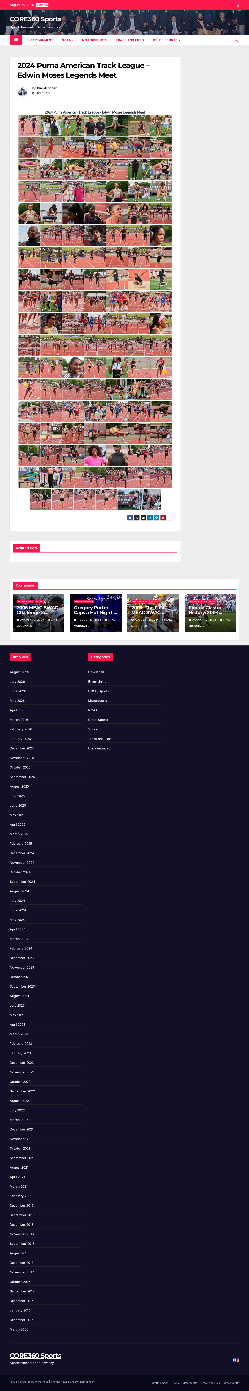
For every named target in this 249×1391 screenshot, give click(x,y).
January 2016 (20, 1310)
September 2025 (22, 777)
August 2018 (19, 1253)
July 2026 (17, 682)
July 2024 (17, 901)
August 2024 (19, 891)
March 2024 (19, 939)
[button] (236, 40)
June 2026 (18, 691)
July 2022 (17, 1110)
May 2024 (17, 920)
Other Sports (166, 40)
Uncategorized (99, 748)
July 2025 (17, 796)
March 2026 (19, 720)
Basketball (96, 672)
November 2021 (22, 1139)
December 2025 (22, 748)
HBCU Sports (25, 601)
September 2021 (22, 1158)
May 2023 (17, 1015)
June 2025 (18, 805)
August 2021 (19, 1167)
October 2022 (20, 1082)
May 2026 (17, 701)
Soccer (93, 729)
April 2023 (17, 1024)
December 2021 (21, 1129)
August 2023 (19, 996)
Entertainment (40, 40)
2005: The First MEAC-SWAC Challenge (148, 612)
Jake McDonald (47, 88)
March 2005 (19, 1329)
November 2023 (22, 967)
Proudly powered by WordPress (29, 1381)
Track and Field (130, 40)
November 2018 (22, 1234)
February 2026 (21, 729)
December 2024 (22, 853)
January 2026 (20, 739)
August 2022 (19, 1101)
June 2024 (18, 910)
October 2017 (20, 1282)
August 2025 (19, 786)
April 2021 (17, 1177)
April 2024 (18, 929)
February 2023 (21, 1044)
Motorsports (94, 40)
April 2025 (17, 824)
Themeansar (86, 1381)
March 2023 (19, 1034)
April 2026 (17, 710)
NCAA (67, 40)
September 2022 (22, 1091)
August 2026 (19, 672)
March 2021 (19, 1186)
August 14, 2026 (147, 619)
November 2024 (22, 863)
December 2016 (22, 1301)
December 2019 (22, 1205)
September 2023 (22, 986)
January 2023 (20, 1053)
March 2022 (19, 1120)
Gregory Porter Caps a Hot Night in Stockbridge (95, 612)
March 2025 (19, 834)
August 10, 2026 (204, 619)
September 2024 (22, 882)
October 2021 (20, 1148)
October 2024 (20, 872)
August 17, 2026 (90, 619)
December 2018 (22, 1225)
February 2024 (21, 948)
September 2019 (22, 1215)
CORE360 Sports (35, 19)
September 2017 (22, 1291)
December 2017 (22, 1263)
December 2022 (22, 1063)
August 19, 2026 (32, 619)
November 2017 (22, 1272)
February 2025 (21, 843)
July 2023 (17, 1005)
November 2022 (22, 1072)
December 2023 (22, 958)
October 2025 (20, 767)
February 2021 (21, 1196)
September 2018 (22, 1244)
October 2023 (20, 977)
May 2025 (17, 815)
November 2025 (22, 758)
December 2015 (21, 1320)
